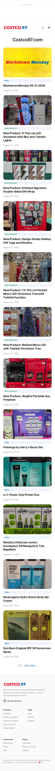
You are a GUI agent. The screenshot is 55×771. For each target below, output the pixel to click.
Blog (30, 713)
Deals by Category (10, 721)
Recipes (31, 721)
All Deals (6, 713)
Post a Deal (8, 743)
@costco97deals (14, 701)
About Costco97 (29, 747)
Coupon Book (8, 728)
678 (26, 665)
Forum (5, 747)
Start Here (26, 743)
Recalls (31, 717)
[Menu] (49, 27)
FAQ (5, 750)
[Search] (42, 27)
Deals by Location (10, 717)
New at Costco (9, 724)
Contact (25, 750)
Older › (33, 665)
